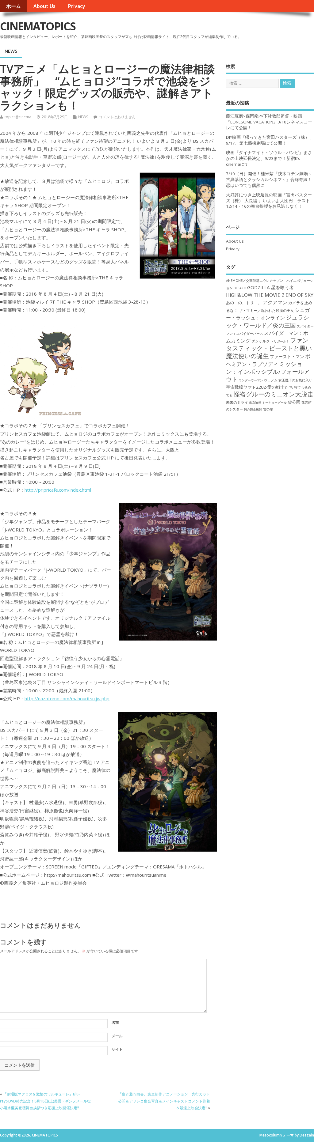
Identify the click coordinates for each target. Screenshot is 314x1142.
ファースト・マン (287, 356)
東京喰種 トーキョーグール (268, 402)
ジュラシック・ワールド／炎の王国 (267, 321)
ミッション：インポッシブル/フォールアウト (268, 371)
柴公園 (294, 402)
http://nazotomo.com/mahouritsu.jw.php (67, 698)
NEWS (11, 51)
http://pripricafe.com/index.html (58, 490)
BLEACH (240, 288)
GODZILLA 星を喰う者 (270, 287)
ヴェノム (271, 380)
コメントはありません (117, 116)
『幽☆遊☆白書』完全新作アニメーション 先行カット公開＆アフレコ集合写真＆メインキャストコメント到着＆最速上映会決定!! (164, 1100)
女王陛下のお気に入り (295, 380)
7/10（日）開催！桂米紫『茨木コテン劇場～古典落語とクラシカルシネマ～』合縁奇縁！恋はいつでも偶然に (269, 179)
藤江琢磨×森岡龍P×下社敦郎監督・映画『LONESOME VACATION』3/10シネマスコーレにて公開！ (269, 121)
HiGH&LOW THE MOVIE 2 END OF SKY (269, 295)
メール (117, 1035)
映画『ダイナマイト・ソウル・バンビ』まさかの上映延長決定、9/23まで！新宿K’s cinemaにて (269, 158)
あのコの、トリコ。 (244, 302)
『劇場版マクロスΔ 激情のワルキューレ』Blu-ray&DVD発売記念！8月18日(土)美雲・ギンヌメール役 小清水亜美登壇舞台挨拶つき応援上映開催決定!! (45, 1100)
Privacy (76, 6)
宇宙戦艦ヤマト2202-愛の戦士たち (259, 387)
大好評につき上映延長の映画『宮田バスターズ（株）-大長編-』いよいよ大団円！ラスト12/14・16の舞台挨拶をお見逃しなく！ (269, 200)
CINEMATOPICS (37, 26)
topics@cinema (18, 116)
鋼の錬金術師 (253, 409)
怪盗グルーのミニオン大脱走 (273, 394)
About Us (44, 6)
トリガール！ (280, 341)
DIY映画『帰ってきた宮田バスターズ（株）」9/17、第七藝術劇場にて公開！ (270, 140)
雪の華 (268, 409)
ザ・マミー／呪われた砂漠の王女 (266, 310)
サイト (117, 1049)
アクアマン (275, 302)
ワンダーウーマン (251, 380)
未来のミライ (237, 402)
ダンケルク (260, 340)
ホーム (13, 6)
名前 (115, 1022)
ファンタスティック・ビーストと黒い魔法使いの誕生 (269, 348)
